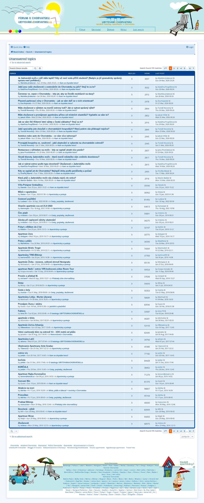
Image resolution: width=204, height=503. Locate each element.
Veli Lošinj (116, 474)
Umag (143, 465)
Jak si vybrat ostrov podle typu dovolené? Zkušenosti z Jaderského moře (54, 164)
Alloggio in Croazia (35, 447)
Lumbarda (95, 483)
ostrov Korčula (150, 481)
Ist (110, 481)
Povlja (82, 488)
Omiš (93, 485)
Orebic (99, 485)
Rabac (116, 465)
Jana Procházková (28, 152)
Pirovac (143, 485)
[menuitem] (26, 47)
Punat (143, 472)
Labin (82, 465)
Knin (141, 481)
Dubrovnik (70, 481)
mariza (23, 292)
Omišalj (115, 472)
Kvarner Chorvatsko (111, 468)
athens (23, 341)
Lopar (126, 470)
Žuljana (140, 494)
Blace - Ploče (112, 479)
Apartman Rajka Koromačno (32, 374)
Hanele (23, 187)
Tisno (96, 492)
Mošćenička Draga (82, 472)
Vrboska (82, 494)
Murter (156, 483)
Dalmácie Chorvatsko (111, 476)
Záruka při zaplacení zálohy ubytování (37, 220)
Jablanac (91, 470)
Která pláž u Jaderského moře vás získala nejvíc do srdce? (47, 178)
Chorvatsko (15, 445)
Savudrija (130, 465)
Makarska (111, 483)
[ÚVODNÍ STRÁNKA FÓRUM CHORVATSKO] (32, 20)
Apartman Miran (26, 416)
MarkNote (25, 243)
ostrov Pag (118, 485)
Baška (68, 470)
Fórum (82, 29)
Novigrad (97, 465)
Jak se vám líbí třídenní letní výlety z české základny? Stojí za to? (50, 122)
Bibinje (95, 479)
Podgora (151, 485)
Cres (74, 470)
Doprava (110, 29)
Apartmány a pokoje (57, 194)
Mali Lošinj (141, 470)
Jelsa (128, 481)
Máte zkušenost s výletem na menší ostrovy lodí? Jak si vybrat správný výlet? (56, 108)
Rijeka (154, 472)
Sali (121, 488)
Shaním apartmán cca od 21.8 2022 (35, 206)
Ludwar (24, 201)
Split (155, 488)
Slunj (108, 474)
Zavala (117, 494)
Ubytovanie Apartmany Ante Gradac (35, 346)
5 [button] (184, 68)
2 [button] (174, 68)
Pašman (127, 485)
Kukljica (66, 483)
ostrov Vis (147, 492)
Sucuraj (97, 490)
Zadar (96, 494)
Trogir (109, 492)
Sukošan (105, 490)
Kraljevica (108, 470)
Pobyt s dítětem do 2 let (29, 227)
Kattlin (23, 229)
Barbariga (66, 465)
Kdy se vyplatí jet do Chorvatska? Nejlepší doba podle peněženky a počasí (54, 171)
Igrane (104, 481)
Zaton (111, 494)
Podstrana (67, 488)
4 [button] (181, 68)
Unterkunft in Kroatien (17, 447)
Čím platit (23, 213)
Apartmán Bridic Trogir (29, 248)
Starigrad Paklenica (80, 490)
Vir (154, 492)
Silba (126, 488)
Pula (110, 465)
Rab (148, 472)
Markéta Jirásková (28, 83)
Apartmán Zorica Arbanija (30, 325)
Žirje (124, 494)
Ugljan (130, 492)
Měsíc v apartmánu (27, 192)
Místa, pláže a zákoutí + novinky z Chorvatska (67, 390)
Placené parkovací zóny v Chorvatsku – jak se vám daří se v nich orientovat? (56, 101)
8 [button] (189, 68)
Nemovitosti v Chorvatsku (61, 334)
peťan (23, 355)
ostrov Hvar (95, 481)
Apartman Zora (25, 234)
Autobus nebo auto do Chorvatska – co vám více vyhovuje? (47, 136)
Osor (129, 472)
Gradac (86, 481)
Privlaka (105, 488)
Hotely (124, 29)
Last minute (138, 29)
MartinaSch (25, 250)
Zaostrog (103, 494)
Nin (69, 485)
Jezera (122, 481)
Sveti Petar (69, 492)
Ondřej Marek (26, 173)
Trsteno (123, 492)
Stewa (23, 194)
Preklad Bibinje (25, 402)
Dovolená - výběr (26, 409)
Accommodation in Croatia (84, 445)
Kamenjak (25, 208)
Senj (103, 474)
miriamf (24, 278)
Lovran (132, 470)
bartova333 (25, 257)
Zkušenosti (23, 423)
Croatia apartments (97, 447)
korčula (21, 360)
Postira (75, 488)
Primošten (23, 395)
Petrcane (135, 485)
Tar (137, 465)
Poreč (105, 465)
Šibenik (78, 492)
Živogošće (131, 494)
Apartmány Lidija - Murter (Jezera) (34, 297)
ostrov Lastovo (83, 483)
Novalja (94, 472)
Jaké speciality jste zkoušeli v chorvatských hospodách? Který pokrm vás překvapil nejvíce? (63, 129)
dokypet (24, 236)
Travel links (130, 447)
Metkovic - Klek (139, 483)
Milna (149, 483)
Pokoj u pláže (25, 241)
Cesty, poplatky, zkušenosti (62, 201)
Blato (121, 479)
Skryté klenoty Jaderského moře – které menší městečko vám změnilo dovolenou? (58, 157)
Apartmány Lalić (26, 339)
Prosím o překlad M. (28, 276)
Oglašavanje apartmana (115, 447)
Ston (90, 490)
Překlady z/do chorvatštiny (63, 278)
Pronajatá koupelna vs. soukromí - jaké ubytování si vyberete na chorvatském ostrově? (61, 143)
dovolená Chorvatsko (28, 445)
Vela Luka (138, 492)
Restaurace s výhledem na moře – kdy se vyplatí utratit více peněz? (51, 150)
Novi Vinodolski (104, 472)
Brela (131, 479)
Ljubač (103, 483)
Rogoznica (114, 488)
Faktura (21, 311)
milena (23, 425)
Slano (144, 488)
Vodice (89, 494)
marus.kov (25, 404)
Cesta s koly (24, 290)
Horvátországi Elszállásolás (77, 447)
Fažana (75, 465)
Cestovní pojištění (27, 199)
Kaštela (135, 481)
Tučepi (102, 492)
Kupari (73, 483)
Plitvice (136, 472)
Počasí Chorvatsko (55, 445)
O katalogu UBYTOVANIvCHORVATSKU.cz (67, 313)
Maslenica (128, 483)
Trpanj (115, 492)
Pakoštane (108, 485)
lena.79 (23, 313)
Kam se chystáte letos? (69, 83)
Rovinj (123, 465)
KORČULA (23, 367)
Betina (87, 479)
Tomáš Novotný (27, 110)
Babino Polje (68, 479)
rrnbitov (24, 215)
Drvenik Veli (154, 479)
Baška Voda (79, 479)
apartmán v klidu (26, 318)
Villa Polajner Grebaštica (30, 185)
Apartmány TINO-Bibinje (30, 255)
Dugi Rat (79, 481)
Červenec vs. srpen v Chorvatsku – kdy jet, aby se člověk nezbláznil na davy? (56, 94)
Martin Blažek (26, 180)
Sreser (68, 490)
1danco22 (25, 348)
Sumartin (113, 490)
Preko (89, 488)
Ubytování (96, 29)
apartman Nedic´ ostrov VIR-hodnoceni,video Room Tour (46, 269)
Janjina (115, 481)
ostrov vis (23, 353)
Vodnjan (150, 465)
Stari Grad (138, 490)
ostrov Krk (118, 470)
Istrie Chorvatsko (111, 463)
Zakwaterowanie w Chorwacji (54, 447)
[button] (165, 68)
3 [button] (177, 68)
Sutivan (129, 490)
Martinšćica (68, 472)
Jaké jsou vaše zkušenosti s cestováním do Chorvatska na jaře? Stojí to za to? (56, 87)
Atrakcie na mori (26, 388)
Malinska (150, 470)
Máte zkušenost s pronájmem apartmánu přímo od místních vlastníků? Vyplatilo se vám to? (63, 115)
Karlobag (99, 470)
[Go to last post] (174, 78)
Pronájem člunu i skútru (30, 304)
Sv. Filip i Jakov (149, 490)
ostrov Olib (85, 485)
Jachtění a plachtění (58, 306)
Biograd (102, 479)
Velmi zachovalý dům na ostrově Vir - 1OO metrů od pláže (46, 332)
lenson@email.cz (27, 376)
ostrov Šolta (87, 492)
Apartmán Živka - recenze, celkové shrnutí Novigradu (44, 262)
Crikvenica (82, 470)
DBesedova (25, 327)
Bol (126, 479)
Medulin (89, 465)
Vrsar (157, 465)
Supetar (122, 490)
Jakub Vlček (25, 117)
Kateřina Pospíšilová (29, 89)
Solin (150, 488)
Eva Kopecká (26, 103)
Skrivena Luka (135, 488)
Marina (119, 483)
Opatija (123, 472)
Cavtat (145, 479)
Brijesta (138, 479)
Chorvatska (42, 445)
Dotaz (21, 283)
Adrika (23, 390)
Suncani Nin (24, 381)
